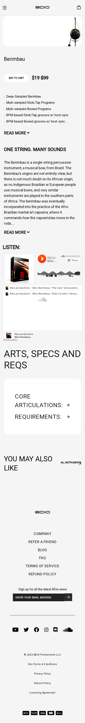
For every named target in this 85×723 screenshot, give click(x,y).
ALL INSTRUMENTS (71, 462)
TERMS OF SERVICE (42, 566)
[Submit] (68, 597)
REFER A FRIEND (42, 542)
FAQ (42, 558)
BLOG (42, 550)
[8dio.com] (42, 8)
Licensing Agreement (42, 692)
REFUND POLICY (43, 574)
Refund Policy (42, 683)
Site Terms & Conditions (42, 664)
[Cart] (77, 7)
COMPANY (42, 534)
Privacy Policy (42, 673)
